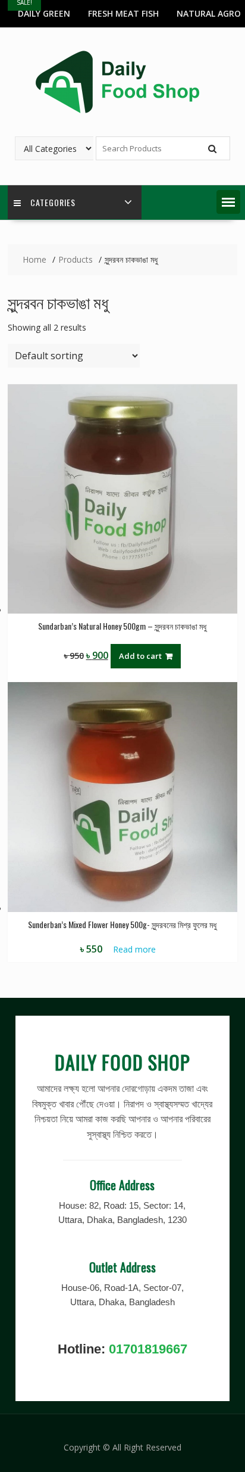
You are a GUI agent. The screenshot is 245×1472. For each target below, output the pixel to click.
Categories (53, 202)
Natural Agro (209, 13)
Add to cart (140, 656)
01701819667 (148, 1349)
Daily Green (44, 13)
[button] (228, 202)
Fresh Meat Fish (123, 13)
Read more (134, 949)
